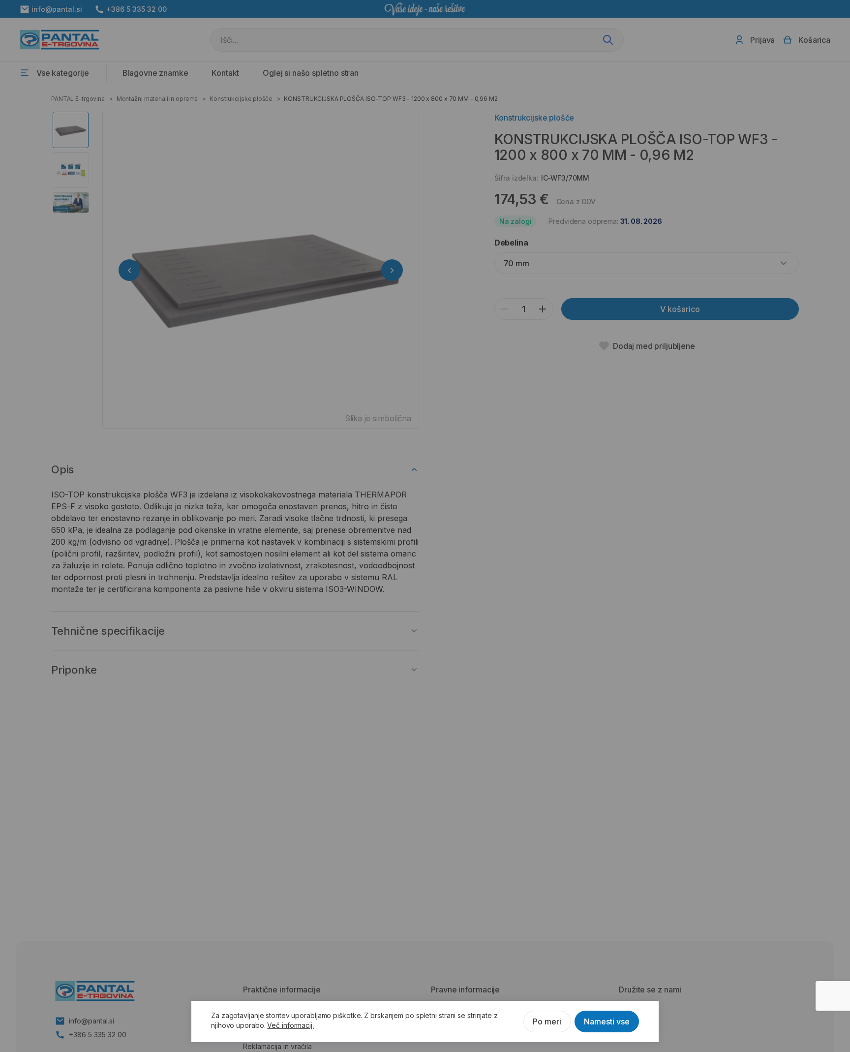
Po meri (547, 1021)
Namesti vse (607, 1021)
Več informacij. (290, 1025)
